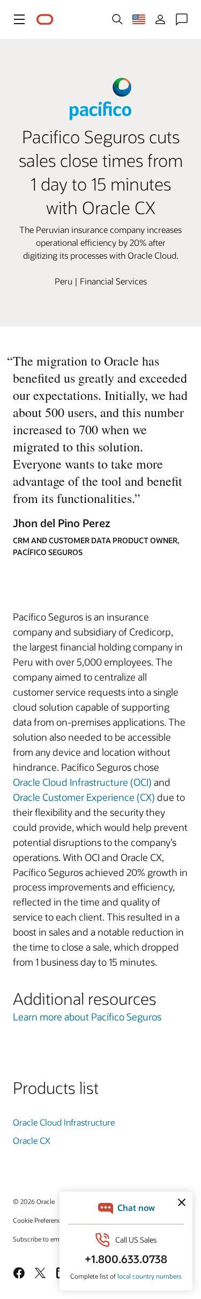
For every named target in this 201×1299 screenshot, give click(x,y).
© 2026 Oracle (34, 1201)
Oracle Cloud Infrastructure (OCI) (82, 782)
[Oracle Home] (45, 19)
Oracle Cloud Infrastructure (64, 1122)
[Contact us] (181, 19)
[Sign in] (160, 19)
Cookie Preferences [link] (40, 1220)
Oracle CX (31, 1140)
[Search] (117, 19)
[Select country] (138, 19)
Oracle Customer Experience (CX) (84, 797)
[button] (19, 19)
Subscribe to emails (41, 1239)
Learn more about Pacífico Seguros (87, 1016)
